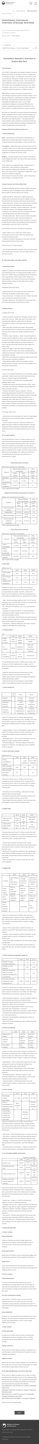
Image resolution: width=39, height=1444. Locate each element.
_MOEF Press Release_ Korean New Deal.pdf (16, 48)
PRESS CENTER (20, 11)
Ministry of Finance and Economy (9, 3)
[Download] (33, 48)
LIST (19, 1413)
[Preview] (36, 48)
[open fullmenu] (35, 3)
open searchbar (31, 3)
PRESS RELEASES (32, 11)
